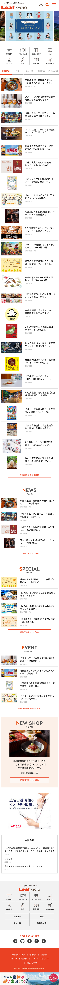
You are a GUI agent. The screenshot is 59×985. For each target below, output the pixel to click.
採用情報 (44, 954)
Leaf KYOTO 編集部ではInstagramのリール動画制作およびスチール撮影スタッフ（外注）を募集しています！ (29, 849)
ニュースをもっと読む (29, 553)
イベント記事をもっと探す (29, 708)
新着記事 (6, 71)
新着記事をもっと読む (29, 474)
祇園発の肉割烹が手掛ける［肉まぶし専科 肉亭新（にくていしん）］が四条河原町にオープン (29, 764)
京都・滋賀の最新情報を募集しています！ (23, 866)
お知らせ (8, 858)
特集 (17, 71)
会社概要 (33, 954)
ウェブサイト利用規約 (18, 958)
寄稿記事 (41, 71)
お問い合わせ (31, 962)
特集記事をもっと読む (29, 632)
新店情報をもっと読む (29, 780)
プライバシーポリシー (40, 958)
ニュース (29, 71)
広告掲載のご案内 (18, 954)
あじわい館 (53, 71)
